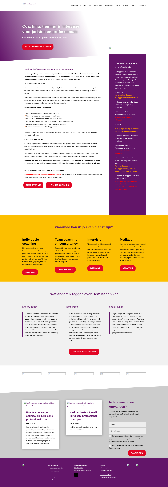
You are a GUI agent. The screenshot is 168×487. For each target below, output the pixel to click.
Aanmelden (137, 453)
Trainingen (109, 5)
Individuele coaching (56, 468)
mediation (128, 268)
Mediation (98, 5)
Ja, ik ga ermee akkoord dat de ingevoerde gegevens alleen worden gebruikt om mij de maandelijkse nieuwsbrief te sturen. (126, 438)
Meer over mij (33, 185)
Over (118, 5)
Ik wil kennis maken (58, 185)
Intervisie (87, 5)
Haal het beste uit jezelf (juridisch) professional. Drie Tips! (83, 416)
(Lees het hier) (114, 448)
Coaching (74, 5)
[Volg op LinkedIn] (76, 475)
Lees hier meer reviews (84, 352)
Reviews (126, 5)
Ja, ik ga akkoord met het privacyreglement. (126, 446)
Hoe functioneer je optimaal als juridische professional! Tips (39, 416)
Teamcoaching (65, 270)
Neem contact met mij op (38, 47)
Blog (134, 5)
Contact (142, 5)
